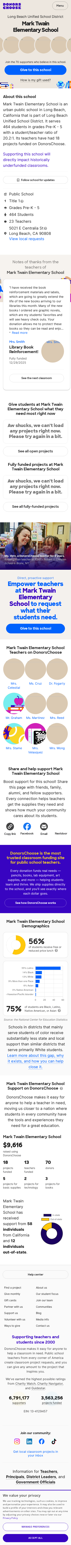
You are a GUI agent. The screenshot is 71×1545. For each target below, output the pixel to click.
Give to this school (35, 70)
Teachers (48, 1471)
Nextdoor (61, 833)
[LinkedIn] (29, 1441)
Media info (42, 1319)
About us (41, 1287)
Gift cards (10, 1300)
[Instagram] (17, 1441)
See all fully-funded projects (35, 506)
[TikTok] (54, 1441)
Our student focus (47, 1293)
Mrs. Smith (17, 342)
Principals (15, 1476)
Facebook (27, 833)
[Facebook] (41, 1441)
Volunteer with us (14, 1319)
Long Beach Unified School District (35, 17)
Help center (35, 1274)
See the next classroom (36, 378)
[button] (10, 829)
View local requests (26, 239)
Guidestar (38, 1388)
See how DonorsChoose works (35, 903)
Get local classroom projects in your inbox (35, 1453)
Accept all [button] (35, 1538)
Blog (38, 1313)
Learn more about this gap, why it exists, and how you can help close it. (35, 1061)
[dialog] (35, 1517)
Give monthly (12, 1293)
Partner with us (13, 1306)
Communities (44, 1306)
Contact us (42, 1325)
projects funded (52, 1400)
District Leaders (41, 1476)
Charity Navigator (50, 1383)
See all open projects (35, 451)
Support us (11, 1313)
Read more (19, 333)
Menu (60, 5)
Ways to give (12, 1325)
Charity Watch (25, 1383)
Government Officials (35, 1482)
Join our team (44, 1300)
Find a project (12, 1287)
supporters (19, 1400)
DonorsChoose (12, 6)
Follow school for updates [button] (38, 180)
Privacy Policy (10, 1518)
